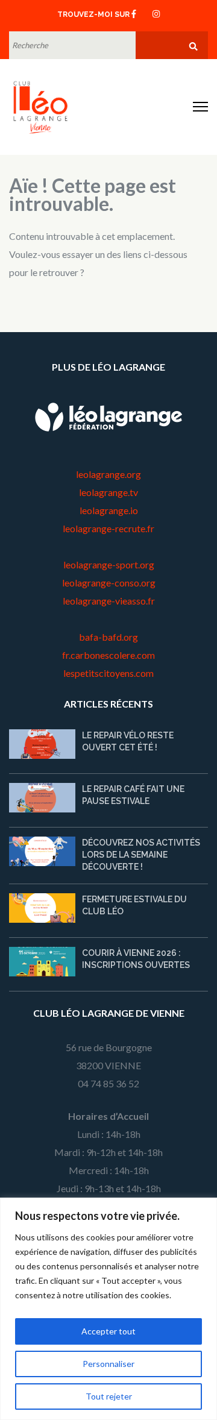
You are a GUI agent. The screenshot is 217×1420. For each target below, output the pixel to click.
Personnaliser (108, 1364)
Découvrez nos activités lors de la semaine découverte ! (141, 855)
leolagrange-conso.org (109, 582)
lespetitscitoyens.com (108, 673)
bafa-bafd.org (108, 636)
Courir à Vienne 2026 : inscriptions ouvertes (136, 959)
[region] (108, 1309)
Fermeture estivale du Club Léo (134, 905)
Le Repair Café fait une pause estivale (133, 795)
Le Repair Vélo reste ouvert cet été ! (128, 741)
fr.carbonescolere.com (108, 655)
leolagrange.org (108, 474)
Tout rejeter (109, 1396)
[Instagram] (156, 13)
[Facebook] (133, 13)
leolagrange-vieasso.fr (109, 600)
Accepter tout (108, 1331)
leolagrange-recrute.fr (108, 528)
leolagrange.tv (108, 492)
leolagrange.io (109, 510)
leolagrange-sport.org (108, 564)
